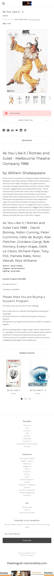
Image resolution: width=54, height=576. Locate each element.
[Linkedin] (21, 130)
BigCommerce (31, 553)
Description (27, 140)
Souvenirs (27, 495)
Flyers (27, 477)
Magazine (27, 466)
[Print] (12, 130)
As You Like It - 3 (38, 390)
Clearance (27, 464)
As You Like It (13, 390)
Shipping (27, 438)
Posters (27, 487)
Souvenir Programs (27, 490)
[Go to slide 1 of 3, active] (22, 399)
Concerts (27, 472)
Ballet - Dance (27, 461)
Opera (27, 482)
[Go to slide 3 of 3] (30, 399)
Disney (27, 474)
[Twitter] (16, 130)
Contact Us (27, 441)
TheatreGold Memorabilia (27, 444)
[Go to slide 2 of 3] (26, 399)
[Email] (8, 130)
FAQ (27, 433)
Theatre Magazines (27, 493)
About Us (27, 425)
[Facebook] (4, 130)
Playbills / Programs (27, 485)
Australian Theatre (27, 458)
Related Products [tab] (27, 353)
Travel (27, 469)
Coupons (27, 431)
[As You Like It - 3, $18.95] (37, 373)
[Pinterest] (25, 130)
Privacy (27, 436)
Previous (4, 98)
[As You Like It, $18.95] (13, 373)
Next (49, 98)
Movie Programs (27, 479)
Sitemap (27, 446)
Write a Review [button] (34, 19)
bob (27, 428)
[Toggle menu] (3, 3)
